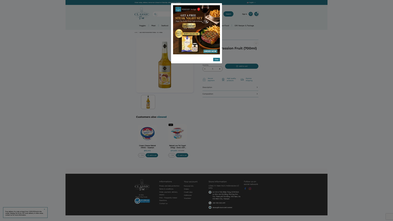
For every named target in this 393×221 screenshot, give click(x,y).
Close (216, 59)
